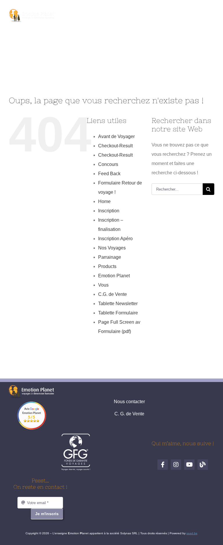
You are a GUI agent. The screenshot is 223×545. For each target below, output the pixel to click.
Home (104, 201)
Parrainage (109, 257)
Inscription (108, 210)
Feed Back (109, 173)
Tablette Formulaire (118, 312)
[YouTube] (118, 14)
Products (107, 266)
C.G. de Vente (112, 294)
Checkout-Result (115, 145)
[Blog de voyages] (131, 14)
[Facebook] (91, 14)
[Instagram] (105, 14)
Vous (103, 285)
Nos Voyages (112, 247)
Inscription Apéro (115, 238)
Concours (108, 164)
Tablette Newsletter (118, 303)
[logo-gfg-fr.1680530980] (75, 435)
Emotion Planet (114, 275)
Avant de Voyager (116, 136)
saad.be (191, 533)
